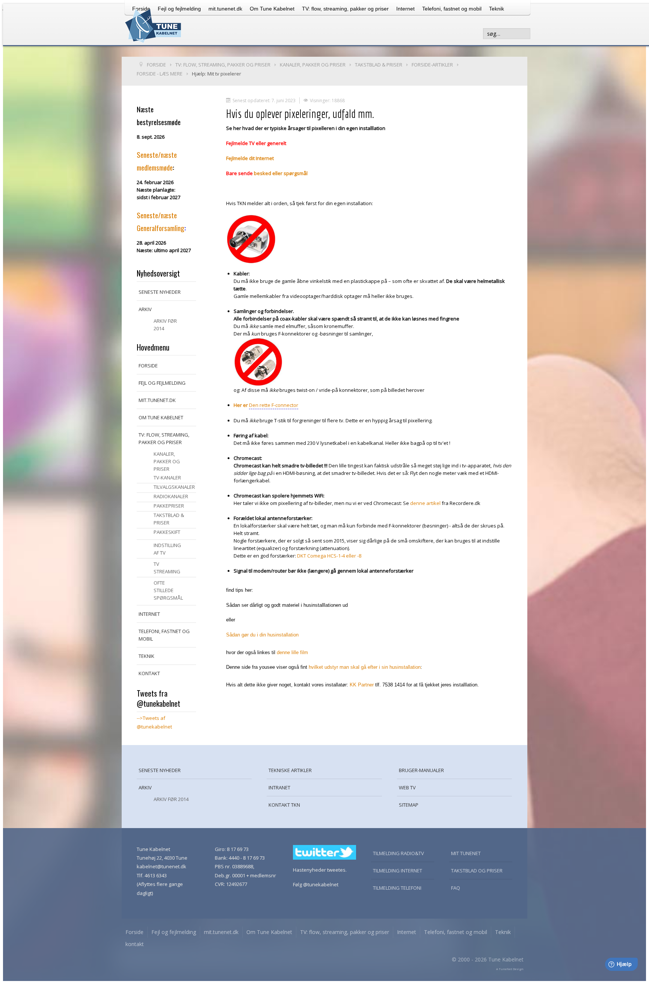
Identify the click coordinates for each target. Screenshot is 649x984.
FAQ (455, 887)
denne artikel (425, 503)
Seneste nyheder (160, 292)
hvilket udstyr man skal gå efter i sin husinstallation (365, 667)
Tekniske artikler (290, 770)
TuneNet (505, 969)
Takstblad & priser (169, 519)
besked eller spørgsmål (281, 173)
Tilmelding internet (397, 870)
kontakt (149, 673)
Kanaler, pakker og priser (167, 461)
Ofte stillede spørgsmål (168, 590)
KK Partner (362, 685)
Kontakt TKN (284, 804)
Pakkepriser (169, 505)
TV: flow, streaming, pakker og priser (345, 9)
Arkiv (145, 309)
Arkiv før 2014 (165, 324)
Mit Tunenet (466, 853)
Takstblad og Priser (477, 870)
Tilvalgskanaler (174, 487)
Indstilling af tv (167, 549)
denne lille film (292, 652)
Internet (405, 9)
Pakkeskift (167, 532)
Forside (148, 365)
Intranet (279, 787)
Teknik (496, 9)
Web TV (407, 787)
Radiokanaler (171, 496)
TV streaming (167, 568)
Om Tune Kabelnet (272, 9)
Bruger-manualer (421, 770)
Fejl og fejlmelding (162, 382)
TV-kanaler (167, 477)
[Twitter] (324, 851)
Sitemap (408, 804)
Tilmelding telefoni (397, 887)
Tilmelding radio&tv (398, 853)
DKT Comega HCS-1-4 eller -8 (329, 555)
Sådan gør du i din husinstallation (262, 635)
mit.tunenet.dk (225, 9)
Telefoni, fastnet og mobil (451, 9)
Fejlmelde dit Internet (250, 158)
